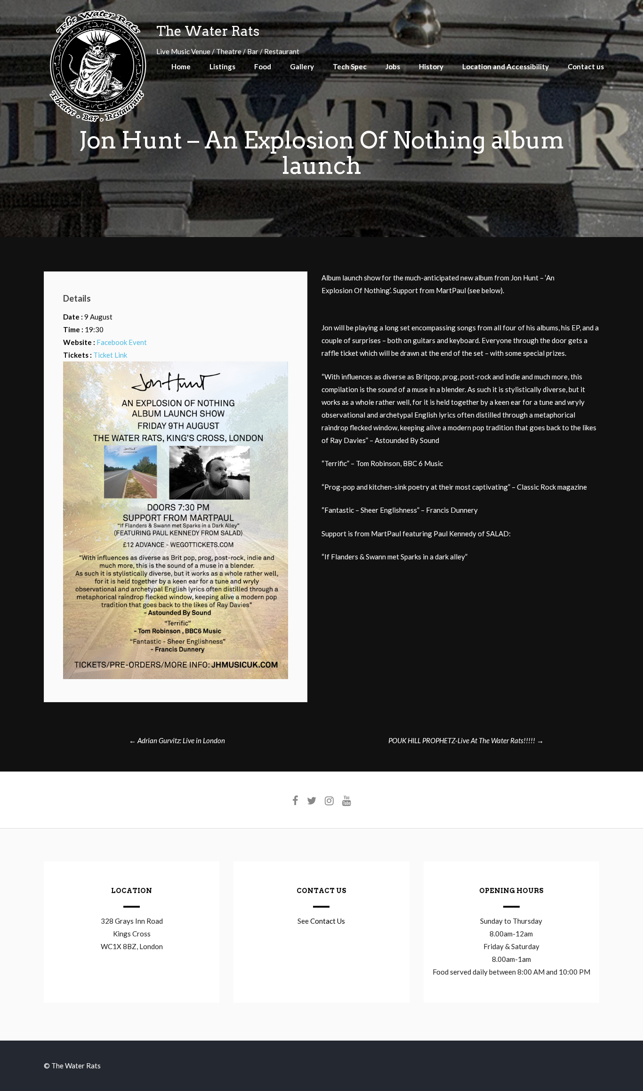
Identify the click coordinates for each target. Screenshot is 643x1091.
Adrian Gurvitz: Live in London (177, 740)
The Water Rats (207, 31)
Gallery (302, 66)
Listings (222, 66)
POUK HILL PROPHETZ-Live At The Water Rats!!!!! (466, 740)
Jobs (393, 66)
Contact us (586, 66)
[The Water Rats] (98, 120)
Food (262, 66)
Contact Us (327, 921)
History (431, 66)
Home (181, 66)
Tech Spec (350, 66)
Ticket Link (110, 355)
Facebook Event (121, 342)
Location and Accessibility (505, 66)
